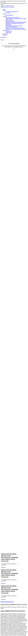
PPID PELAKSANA (10, 21)
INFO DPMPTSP (9, 15)
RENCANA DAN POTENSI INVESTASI (15, 28)
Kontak (4, 35)
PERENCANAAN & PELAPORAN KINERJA (16, 29)
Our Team (8, 12)
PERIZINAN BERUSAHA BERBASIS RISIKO (16, 22)
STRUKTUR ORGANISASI (12, 11)
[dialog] (14, 295)
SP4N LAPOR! (9, 19)
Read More (3, 567)
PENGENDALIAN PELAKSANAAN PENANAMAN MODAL (14, 26)
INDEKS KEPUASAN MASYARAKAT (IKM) (16, 18)
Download (5, 33)
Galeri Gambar (9, 31)
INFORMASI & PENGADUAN (13, 17)
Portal (3, 37)
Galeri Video (8, 32)
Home (4, 9)
